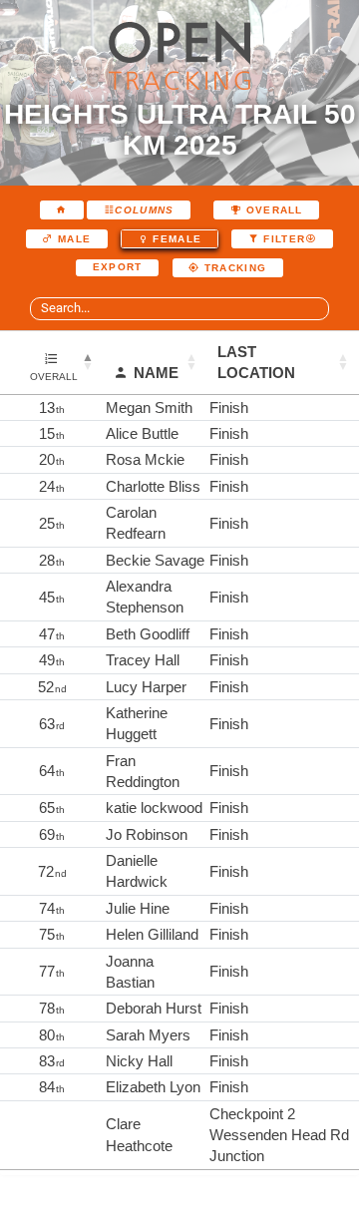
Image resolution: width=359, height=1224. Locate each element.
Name (156, 372)
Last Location (256, 362)
